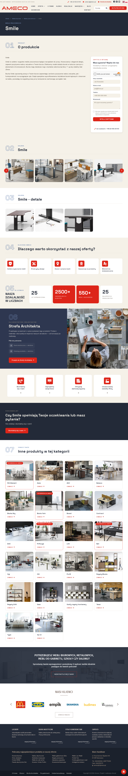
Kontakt (87, 10)
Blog (89, 6)
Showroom (35, 10)
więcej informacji (30, 742)
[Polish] (126, 2)
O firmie (51, 6)
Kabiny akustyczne (38, 756)
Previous (6, 172)
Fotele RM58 (16, 760)
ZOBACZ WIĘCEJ (64, 715)
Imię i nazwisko (97, 78)
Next (122, 172)
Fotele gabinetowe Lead (79, 760)
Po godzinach (45, 773)
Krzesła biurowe (17, 756)
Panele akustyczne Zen (19, 762)
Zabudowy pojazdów (58, 760)
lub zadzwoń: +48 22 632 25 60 (107, 129)
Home (33, 6)
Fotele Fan (75, 758)
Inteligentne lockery (78, 762)
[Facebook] (114, 2)
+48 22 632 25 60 (75, 2)
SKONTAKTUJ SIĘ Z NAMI (64, 674)
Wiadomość (96, 99)
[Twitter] (117, 2)
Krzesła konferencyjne (59, 762)
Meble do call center (38, 760)
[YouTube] (119, 2)
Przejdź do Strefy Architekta (22, 360)
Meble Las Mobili (77, 756)
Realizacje (68, 6)
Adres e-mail (97, 85)
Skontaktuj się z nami (15, 430)
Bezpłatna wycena (118, 8)
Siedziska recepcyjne (38, 758)
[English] (123, 2)
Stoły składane (16, 758)
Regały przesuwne (58, 758)
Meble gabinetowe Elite (59, 756)
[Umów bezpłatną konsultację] (123, 771)
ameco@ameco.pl (90, 2)
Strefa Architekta (105, 2)
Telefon (95, 92)
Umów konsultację (58, 773)
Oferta (40, 6)
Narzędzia (79, 6)
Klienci (59, 6)
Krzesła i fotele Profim (39, 762)
